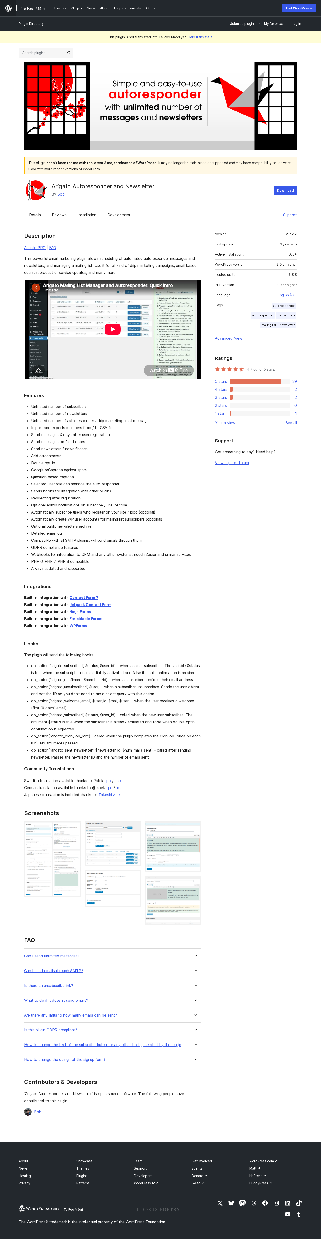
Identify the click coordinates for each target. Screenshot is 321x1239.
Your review (225, 422)
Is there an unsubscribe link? (48, 985)
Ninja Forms (80, 611)
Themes (82, 1168)
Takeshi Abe (109, 794)
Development (118, 214)
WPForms (78, 625)
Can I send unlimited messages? (51, 956)
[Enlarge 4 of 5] (195, 827)
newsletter (287, 325)
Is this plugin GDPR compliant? (50, 1030)
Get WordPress (299, 8)
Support (290, 214)
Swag (198, 1183)
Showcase (84, 1161)
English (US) (287, 295)
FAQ (52, 247)
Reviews (59, 214)
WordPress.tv (146, 1183)
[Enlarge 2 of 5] (134, 827)
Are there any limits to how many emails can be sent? (70, 1015)
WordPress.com (263, 1161)
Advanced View (228, 338)
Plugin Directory (31, 24)
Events (197, 1168)
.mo (118, 780)
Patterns (83, 1183)
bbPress (257, 1176)
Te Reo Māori (73, 1209)
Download (285, 190)
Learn (138, 1161)
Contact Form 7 (84, 597)
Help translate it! (200, 37)
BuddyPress (260, 1183)
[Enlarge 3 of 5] (134, 876)
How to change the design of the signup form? (64, 1059)
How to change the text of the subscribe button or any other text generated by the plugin (102, 1045)
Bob (61, 194)
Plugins (81, 1176)
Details (35, 214)
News (23, 1168)
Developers (143, 1176)
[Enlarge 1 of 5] (74, 827)
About (23, 1161)
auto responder (284, 305)
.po (108, 780)
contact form (286, 315)
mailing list (269, 325)
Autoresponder (263, 315)
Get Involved (202, 1161)
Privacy (24, 1183)
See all (291, 422)
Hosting (25, 1176)
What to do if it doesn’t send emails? (56, 1000)
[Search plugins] (68, 53)
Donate (199, 1176)
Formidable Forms (86, 618)
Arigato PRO (35, 247)
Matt (254, 1168)
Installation (87, 214)
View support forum (232, 462)
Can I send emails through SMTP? (53, 971)
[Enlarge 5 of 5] (195, 882)
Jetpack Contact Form (90, 604)
